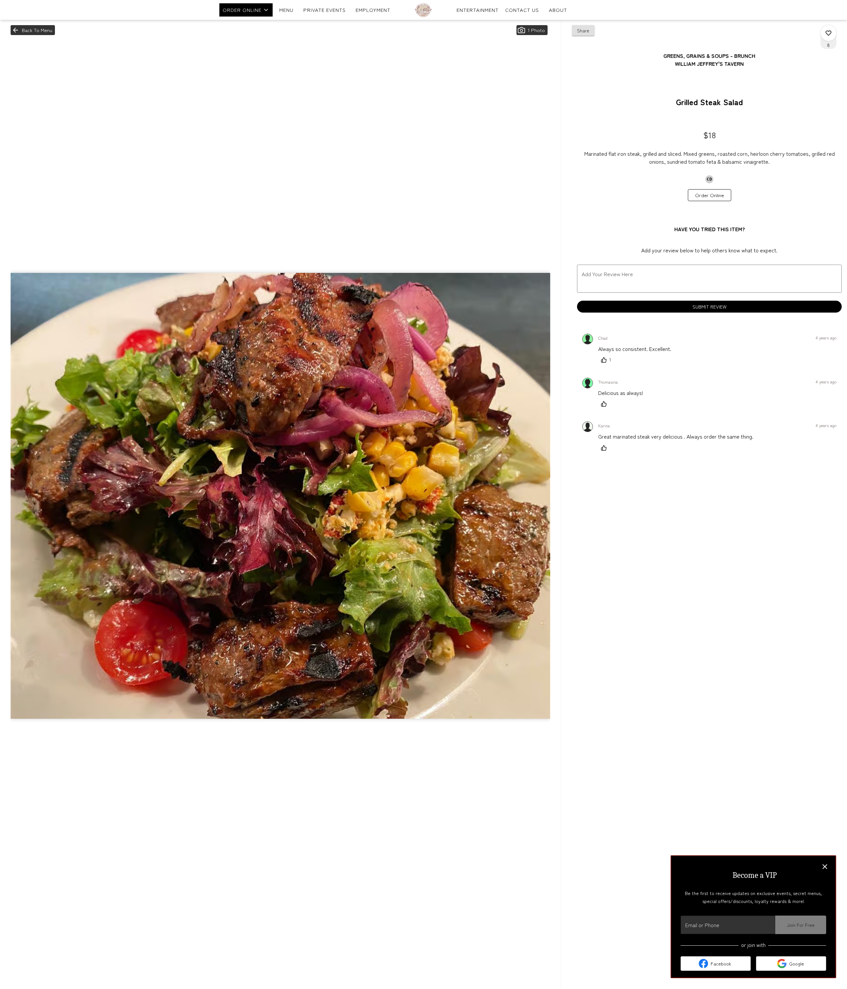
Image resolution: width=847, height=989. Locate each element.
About (558, 9)
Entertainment (478, 9)
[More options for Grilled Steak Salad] (828, 33)
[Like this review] (605, 404)
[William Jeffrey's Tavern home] (423, 10)
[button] (246, 10)
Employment (373, 9)
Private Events (324, 9)
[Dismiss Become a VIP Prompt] (825, 867)
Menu (286, 9)
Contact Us (522, 9)
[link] (709, 195)
